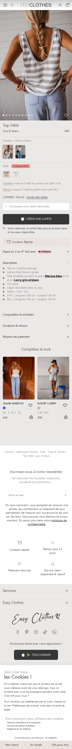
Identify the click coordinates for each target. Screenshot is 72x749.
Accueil (9, 452)
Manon (7, 190)
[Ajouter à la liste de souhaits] (66, 115)
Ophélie (8, 183)
